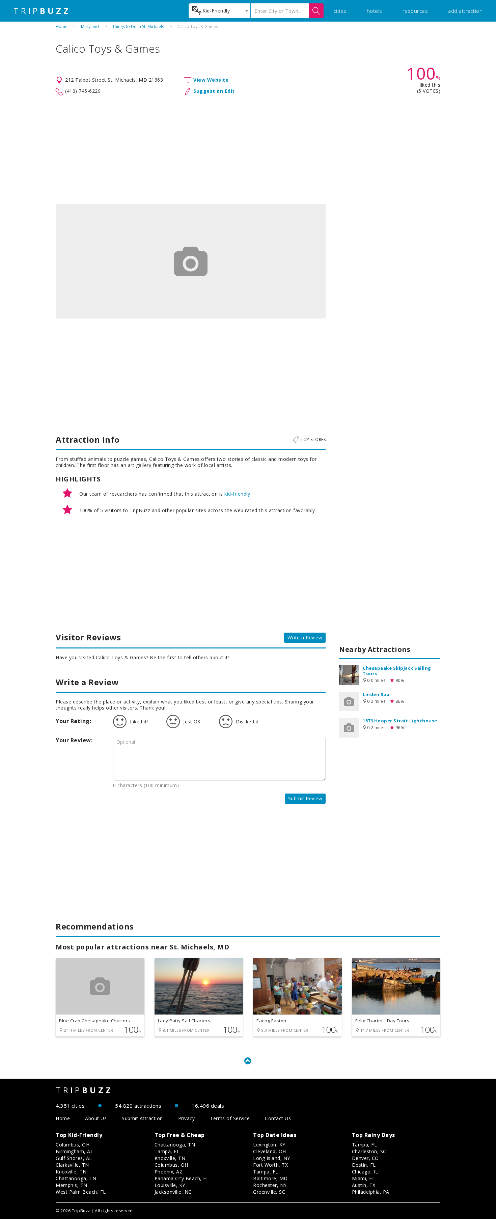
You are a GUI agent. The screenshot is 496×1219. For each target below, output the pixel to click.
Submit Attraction (142, 1118)
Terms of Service (230, 1118)
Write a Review (304, 637)
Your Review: (74, 740)
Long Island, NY (271, 1158)
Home (61, 26)
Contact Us (278, 1118)
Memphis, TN (71, 1185)
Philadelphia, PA (370, 1192)
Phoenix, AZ (169, 1171)
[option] (191, 261)
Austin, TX (364, 1185)
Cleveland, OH (269, 1151)
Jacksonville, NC (173, 1192)
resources (415, 10)
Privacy (186, 1118)
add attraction (465, 10)
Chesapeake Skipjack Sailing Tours (397, 670)
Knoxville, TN (71, 1171)
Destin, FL (364, 1165)
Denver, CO (365, 1158)
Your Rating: (73, 721)
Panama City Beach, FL (182, 1178)
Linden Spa (376, 694)
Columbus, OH (72, 1144)
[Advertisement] (248, 150)
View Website (210, 80)
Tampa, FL (167, 1151)
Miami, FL (363, 1178)
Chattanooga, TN (76, 1178)
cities (340, 10)
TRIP (42, 11)
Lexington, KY (269, 1144)
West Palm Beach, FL (81, 1192)
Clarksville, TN (72, 1165)
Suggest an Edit (214, 91)
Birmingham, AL (74, 1151)
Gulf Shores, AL (74, 1158)
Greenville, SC (269, 1192)
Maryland (90, 26)
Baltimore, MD (270, 1178)
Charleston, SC (369, 1151)
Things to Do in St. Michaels (138, 26)
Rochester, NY (270, 1185)
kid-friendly (237, 494)
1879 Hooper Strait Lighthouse (400, 721)
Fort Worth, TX (270, 1165)
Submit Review (305, 798)
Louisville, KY (170, 1185)
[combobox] (219, 10)
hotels (374, 10)
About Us (96, 1118)
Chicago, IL (365, 1171)
